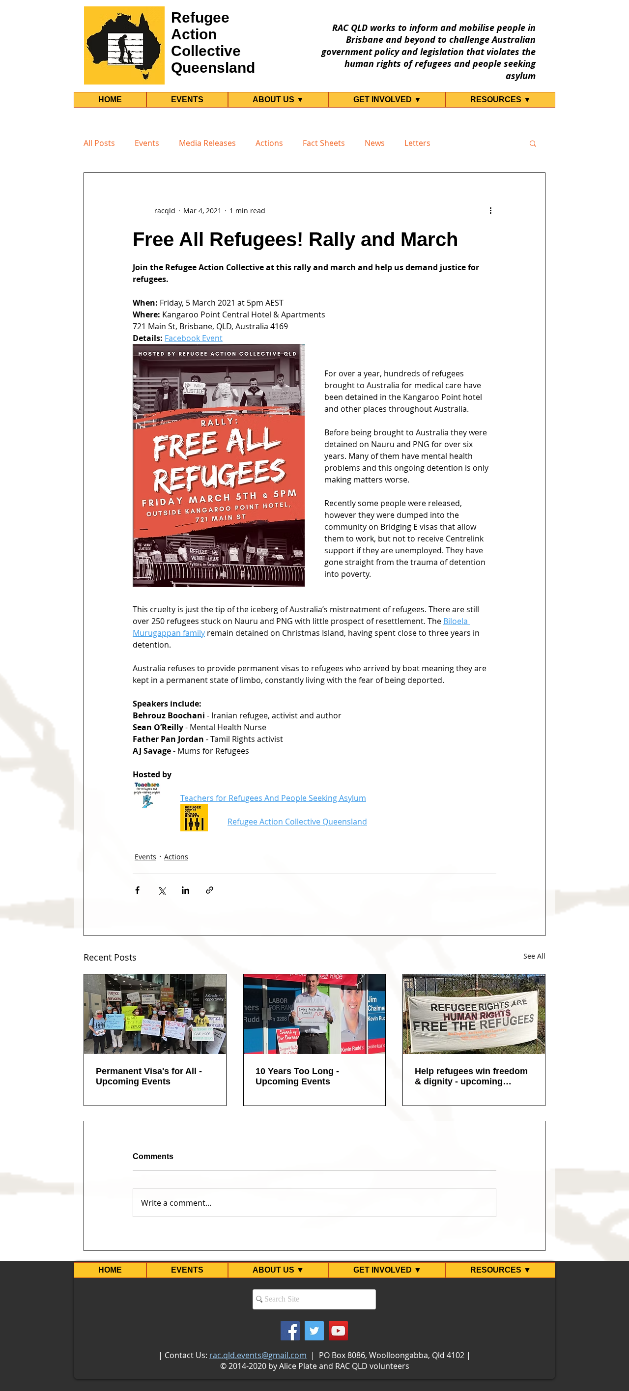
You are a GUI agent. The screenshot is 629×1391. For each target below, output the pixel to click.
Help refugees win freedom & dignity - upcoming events (471, 1076)
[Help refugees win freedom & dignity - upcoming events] (474, 1014)
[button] (533, 143)
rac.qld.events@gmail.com (258, 1355)
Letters (417, 143)
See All (534, 956)
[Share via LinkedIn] (185, 890)
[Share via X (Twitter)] (161, 890)
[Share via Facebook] (137, 890)
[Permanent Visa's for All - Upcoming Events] (155, 1014)
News (375, 143)
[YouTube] (338, 1330)
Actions (269, 143)
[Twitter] (314, 1330)
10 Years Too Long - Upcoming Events (297, 1076)
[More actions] (490, 210)
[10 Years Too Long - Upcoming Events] (315, 1014)
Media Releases (207, 143)
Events (147, 143)
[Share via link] (209, 890)
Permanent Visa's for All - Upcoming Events (149, 1076)
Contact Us (185, 1355)
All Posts (99, 143)
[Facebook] (290, 1330)
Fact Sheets (324, 143)
